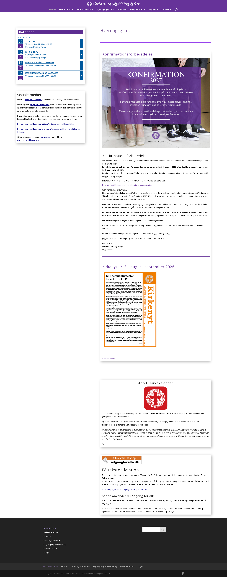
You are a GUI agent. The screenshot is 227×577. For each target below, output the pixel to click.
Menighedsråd (136, 10)
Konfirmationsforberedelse (127, 54)
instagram (45, 137)
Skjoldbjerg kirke (104, 10)
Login (46, 552)
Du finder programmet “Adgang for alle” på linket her (124, 489)
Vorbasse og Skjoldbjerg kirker (60, 124)
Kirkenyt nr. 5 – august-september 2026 (138, 266)
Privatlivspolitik (50, 548)
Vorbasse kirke (84, 10)
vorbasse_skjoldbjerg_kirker (29, 140)
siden (44, 124)
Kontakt (165, 10)
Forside (52, 10)
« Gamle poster (108, 358)
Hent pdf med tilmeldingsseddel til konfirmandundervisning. (127, 185)
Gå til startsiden (51, 532)
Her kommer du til (29, 124)
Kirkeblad (122, 10)
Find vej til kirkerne (52, 540)
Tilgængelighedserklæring (55, 544)
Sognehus (153, 10)
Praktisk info (65, 10)
